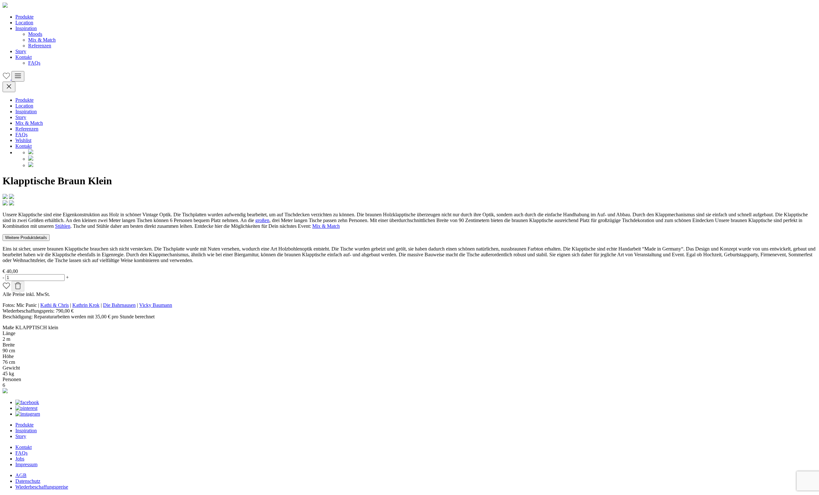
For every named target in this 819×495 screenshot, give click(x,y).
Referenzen (39, 45)
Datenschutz (27, 481)
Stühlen (62, 226)
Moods (35, 34)
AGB (21, 475)
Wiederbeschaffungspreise (41, 487)
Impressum (26, 464)
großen (262, 220)
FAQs (34, 63)
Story (20, 51)
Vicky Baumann (155, 305)
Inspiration (26, 28)
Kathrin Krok (85, 305)
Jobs (19, 458)
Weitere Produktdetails (26, 237)
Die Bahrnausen (119, 305)
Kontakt (23, 57)
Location (24, 22)
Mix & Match (42, 40)
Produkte (24, 17)
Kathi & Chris (54, 305)
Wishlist (23, 140)
